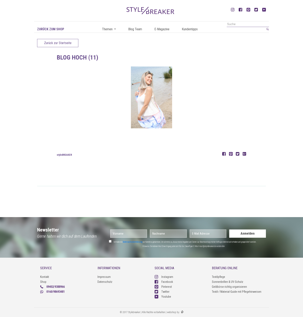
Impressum (104, 276)
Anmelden (248, 233)
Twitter (165, 291)
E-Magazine (161, 29)
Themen (107, 29)
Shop (43, 281)
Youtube (166, 296)
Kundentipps (190, 29)
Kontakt (44, 276)
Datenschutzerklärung (132, 242)
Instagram (167, 276)
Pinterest (166, 286)
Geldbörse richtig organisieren (229, 286)
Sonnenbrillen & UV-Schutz (227, 281)
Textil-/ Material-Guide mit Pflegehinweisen (236, 291)
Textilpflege (218, 276)
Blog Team (135, 29)
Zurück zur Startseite (58, 43)
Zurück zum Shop (50, 29)
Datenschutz (104, 281)
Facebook (167, 281)
